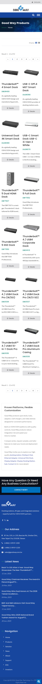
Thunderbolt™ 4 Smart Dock (10, 85)
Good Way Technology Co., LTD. (26, 680)
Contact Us (12, 464)
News (7, 651)
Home (10, 27)
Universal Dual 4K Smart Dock (10, 137)
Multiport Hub (27, 455)
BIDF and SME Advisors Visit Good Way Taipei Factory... (18, 604)
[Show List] (39, 42)
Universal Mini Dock (25, 458)
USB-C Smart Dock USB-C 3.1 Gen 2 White (31, 140)
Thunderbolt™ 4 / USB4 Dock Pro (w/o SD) (31, 294)
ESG (7, 665)
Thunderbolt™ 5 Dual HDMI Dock (10, 193)
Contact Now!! (21, 490)
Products (8, 642)
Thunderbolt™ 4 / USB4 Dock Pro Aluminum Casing (31, 347)
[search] (33, 15)
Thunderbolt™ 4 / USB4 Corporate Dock (31, 241)
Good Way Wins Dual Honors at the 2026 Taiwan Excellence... (19, 592)
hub (5, 464)
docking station (15, 455)
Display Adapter (10, 461)
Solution (8, 646)
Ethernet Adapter (10, 458)
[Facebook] (2, 520)
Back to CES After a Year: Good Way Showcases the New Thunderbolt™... (17, 568)
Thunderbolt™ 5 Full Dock (31, 192)
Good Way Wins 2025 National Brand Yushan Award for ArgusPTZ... (18, 616)
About (7, 656)
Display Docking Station (26, 461)
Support (8, 660)
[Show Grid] (36, 42)
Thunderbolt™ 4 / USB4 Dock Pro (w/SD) (10, 294)
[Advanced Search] (39, 681)
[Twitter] (5, 520)
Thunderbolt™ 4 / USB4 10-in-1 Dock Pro (10, 346)
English (37, 2)
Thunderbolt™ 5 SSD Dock (10, 243)
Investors (8, 669)
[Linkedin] (7, 520)
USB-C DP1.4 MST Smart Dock (30, 87)
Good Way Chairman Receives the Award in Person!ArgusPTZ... (21, 580)
